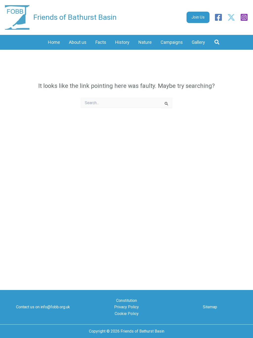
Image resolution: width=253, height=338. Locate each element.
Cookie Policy (127, 313)
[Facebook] (218, 17)
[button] (198, 17)
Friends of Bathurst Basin (75, 17)
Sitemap (210, 307)
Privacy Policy (126, 307)
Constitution (126, 300)
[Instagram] (244, 17)
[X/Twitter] (231, 17)
